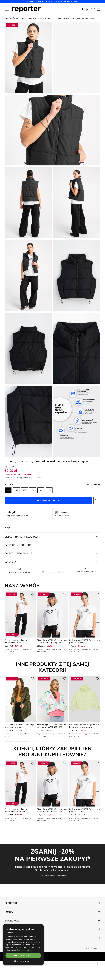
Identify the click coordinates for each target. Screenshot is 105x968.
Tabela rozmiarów (92, 484)
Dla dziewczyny (27, 18)
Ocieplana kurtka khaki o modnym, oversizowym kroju (20, 725)
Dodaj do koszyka (48, 500)
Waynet (96, 948)
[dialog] (23, 944)
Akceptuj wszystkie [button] (23, 955)
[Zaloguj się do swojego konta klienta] (87, 9)
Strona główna (11, 18)
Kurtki (49, 18)
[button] (98, 9)
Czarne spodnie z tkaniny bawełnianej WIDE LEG (16, 641)
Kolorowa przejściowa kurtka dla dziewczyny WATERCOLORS (51, 725)
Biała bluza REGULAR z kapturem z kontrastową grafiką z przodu (52, 641)
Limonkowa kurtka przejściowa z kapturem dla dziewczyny (84, 725)
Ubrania (40, 18)
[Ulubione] (93, 9)
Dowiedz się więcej (24, 950)
